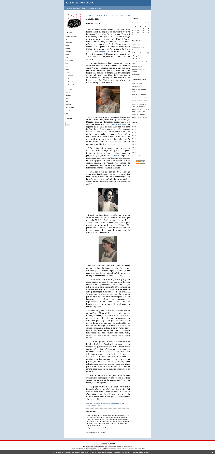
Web (67, 113)
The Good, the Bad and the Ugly (140, 53)
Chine (67, 45)
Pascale (134, 86)
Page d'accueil (114, 15)
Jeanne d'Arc (69, 60)
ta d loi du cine (135, 109)
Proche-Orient (69, 90)
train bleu (118, 155)
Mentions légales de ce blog (93, 448)
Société (68, 98)
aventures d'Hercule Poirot (101, 51)
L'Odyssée (142, 114)
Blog (67, 39)
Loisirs (67, 69)
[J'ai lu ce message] (213, 452)
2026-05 (134, 135)
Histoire (68, 54)
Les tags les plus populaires (124, 446)
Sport (67, 101)
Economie (68, 51)
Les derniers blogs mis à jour (91, 446)
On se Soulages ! (70, 75)
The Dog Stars (136, 44)
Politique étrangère (71, 84)
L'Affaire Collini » (124, 15)
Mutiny (133, 50)
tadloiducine (135, 100)
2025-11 (134, 153)
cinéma (88, 405)
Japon (67, 57)
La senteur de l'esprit (79, 2)
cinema (93, 405)
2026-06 (134, 132)
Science (68, 92)
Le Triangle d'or (136, 56)
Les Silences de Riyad (138, 47)
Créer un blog (103, 443)
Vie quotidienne (70, 107)
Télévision (68, 104)
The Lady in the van (115, 124)
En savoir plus (144, 452)
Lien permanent (105, 403)
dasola (133, 89)
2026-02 (134, 144)
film (96, 405)
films (99, 405)
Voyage (68, 110)
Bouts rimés (69, 42)
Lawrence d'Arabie (137, 74)
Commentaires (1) (116, 403)
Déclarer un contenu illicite (78, 448)
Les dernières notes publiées (108, 446)
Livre (67, 66)
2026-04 (134, 138)
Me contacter (140, 13)
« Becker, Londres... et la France (99, 15)
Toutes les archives (137, 156)
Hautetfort (112, 443)
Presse (67, 86)
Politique (68, 78)
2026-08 (134, 126)
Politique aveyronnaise (72, 81)
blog (143, 448)
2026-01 (134, 147)
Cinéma (68, 48)
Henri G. (134, 83)
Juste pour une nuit (137, 66)
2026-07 (134, 129)
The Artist (110, 361)
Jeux (67, 63)
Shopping (68, 95)
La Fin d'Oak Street (137, 58)
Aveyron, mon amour (71, 36)
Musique (68, 72)
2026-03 (134, 141)
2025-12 (134, 150)
